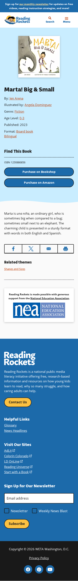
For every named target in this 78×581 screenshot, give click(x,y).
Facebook (28, 569)
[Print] (65, 248)
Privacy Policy (39, 558)
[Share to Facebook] (13, 248)
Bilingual (10, 136)
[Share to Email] (49, 248)
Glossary (10, 425)
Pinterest (39, 569)
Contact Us (18, 402)
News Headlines (15, 431)
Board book (24, 131)
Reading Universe (18, 467)
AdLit (9, 451)
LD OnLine (13, 461)
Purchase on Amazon (39, 183)
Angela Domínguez (38, 105)
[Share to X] (31, 248)
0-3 (22, 118)
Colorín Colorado (18, 456)
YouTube (50, 569)
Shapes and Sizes (14, 269)
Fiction (19, 111)
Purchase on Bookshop (39, 172)
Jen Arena (16, 98)
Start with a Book (18, 472)
